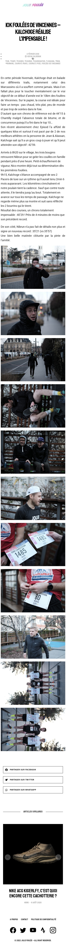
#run (58, 61)
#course (28, 61)
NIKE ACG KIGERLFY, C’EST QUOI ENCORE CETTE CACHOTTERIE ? (33, 893)
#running (10, 63)
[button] (33, 769)
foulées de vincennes (51, 63)
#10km (13, 61)
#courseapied (39, 61)
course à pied (35, 63)
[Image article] (33, 854)
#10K (7, 61)
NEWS (26, 903)
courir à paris (21, 63)
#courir (20, 61)
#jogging (50, 61)
